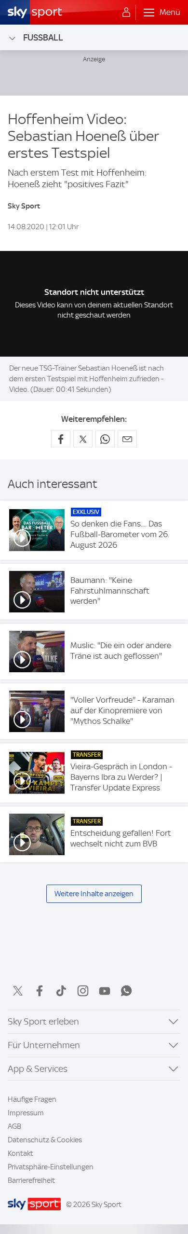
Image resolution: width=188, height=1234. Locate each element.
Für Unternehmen (44, 1045)
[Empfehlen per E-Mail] (127, 438)
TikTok (61, 991)
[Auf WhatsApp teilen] (105, 438)
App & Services (37, 1068)
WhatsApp (126, 991)
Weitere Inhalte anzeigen (94, 893)
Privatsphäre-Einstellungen (51, 1167)
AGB (14, 1126)
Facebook (39, 991)
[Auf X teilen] (83, 438)
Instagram (83, 991)
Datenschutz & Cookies (45, 1140)
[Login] (126, 12)
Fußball (43, 37)
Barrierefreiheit (31, 1180)
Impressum (26, 1113)
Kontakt (20, 1153)
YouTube (104, 991)
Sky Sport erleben (43, 1021)
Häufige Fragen (32, 1099)
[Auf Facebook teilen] (60, 438)
